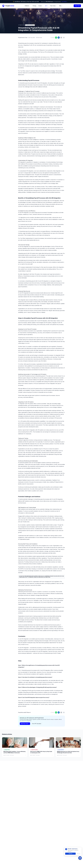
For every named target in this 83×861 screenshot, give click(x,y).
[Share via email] (61, 38)
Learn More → (64, 1)
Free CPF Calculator (36, 723)
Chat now (70, 853)
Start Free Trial (24, 723)
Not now (78, 853)
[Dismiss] (80, 1)
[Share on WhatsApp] (56, 38)
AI (45, 5)
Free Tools (52, 5)
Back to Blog (22, 24)
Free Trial (77, 5)
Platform (27, 5)
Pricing (34, 5)
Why (60, 5)
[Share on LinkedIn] (59, 38)
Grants (40, 5)
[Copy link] (64, 38)
